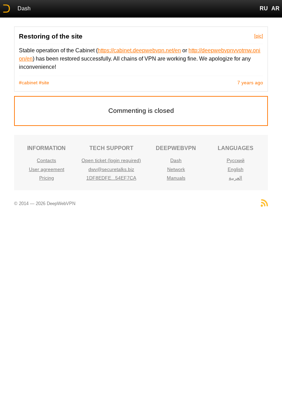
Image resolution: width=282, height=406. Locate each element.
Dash (24, 8)
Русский (236, 160)
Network (176, 169)
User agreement (46, 169)
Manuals (176, 178)
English (235, 169)
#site (44, 82)
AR (275, 8)
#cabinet (28, 82)
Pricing (46, 178)
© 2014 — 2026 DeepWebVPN (44, 203)
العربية (235, 178)
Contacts (46, 160)
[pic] (258, 36)
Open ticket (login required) (111, 160)
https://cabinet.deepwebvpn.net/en (139, 50)
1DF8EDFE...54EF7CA (111, 178)
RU (264, 8)
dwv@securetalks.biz (111, 169)
